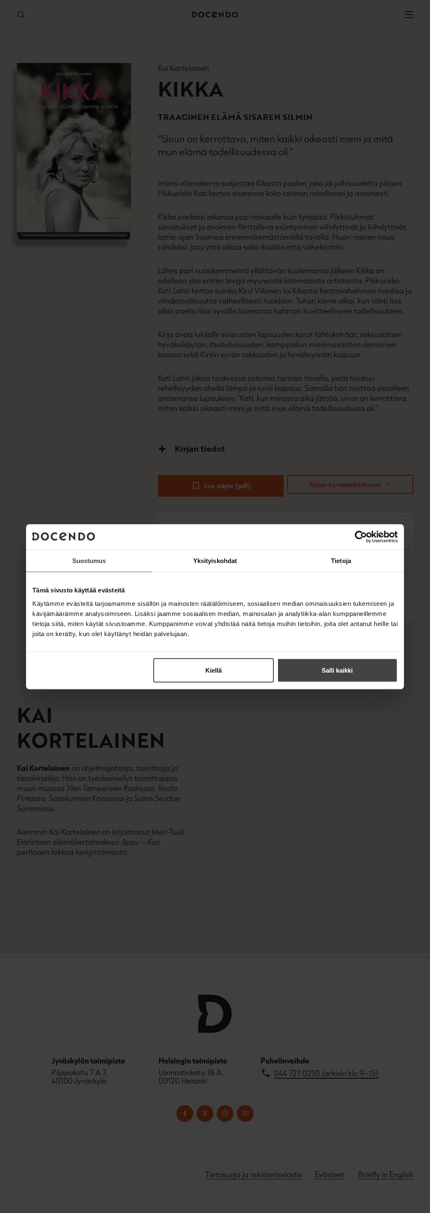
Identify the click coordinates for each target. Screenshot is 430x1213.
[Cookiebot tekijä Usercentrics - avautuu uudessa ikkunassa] (361, 536)
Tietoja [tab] (341, 560)
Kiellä (213, 669)
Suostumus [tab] (89, 560)
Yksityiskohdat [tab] (215, 560)
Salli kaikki (337, 669)
